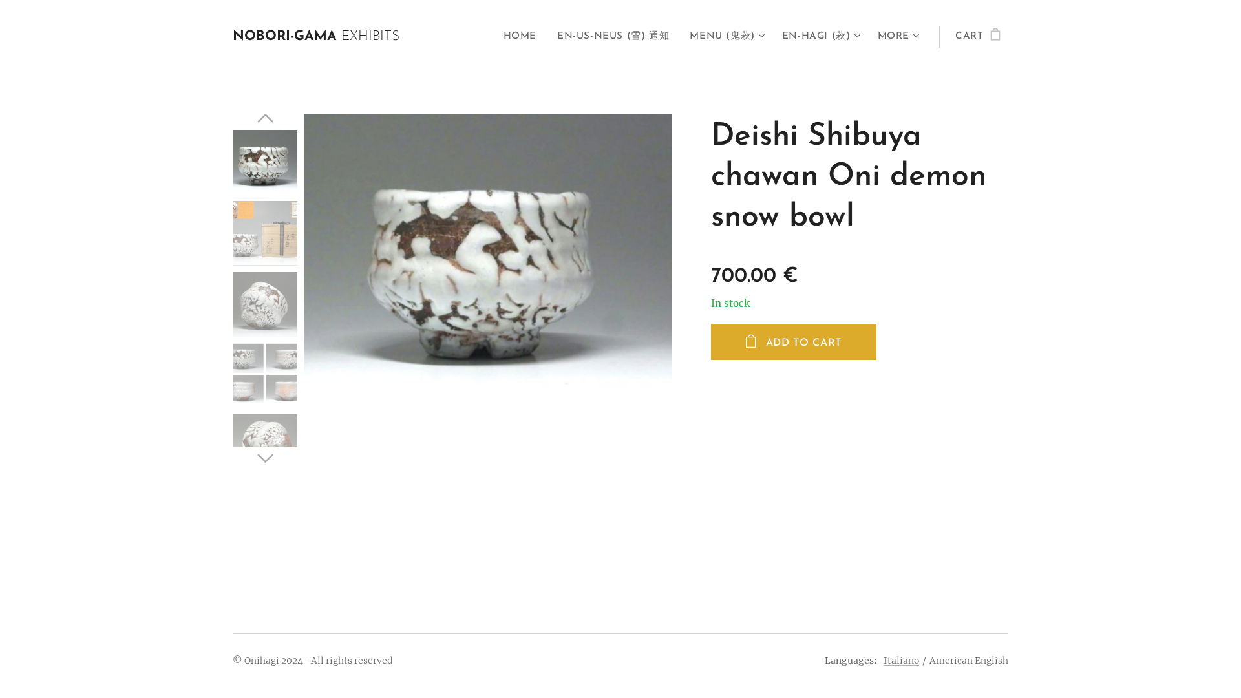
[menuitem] (523, 37)
